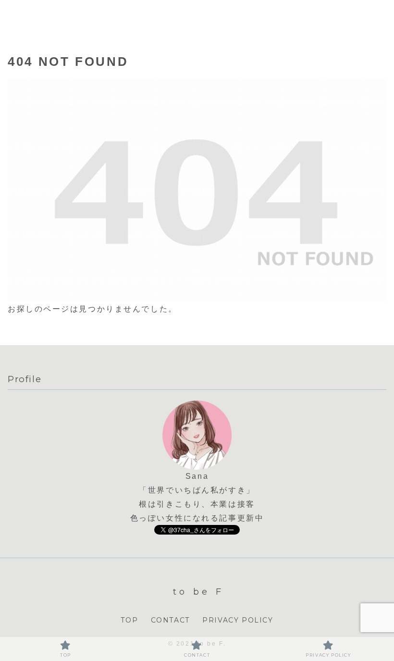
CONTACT (170, 620)
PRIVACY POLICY (237, 620)
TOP (129, 620)
